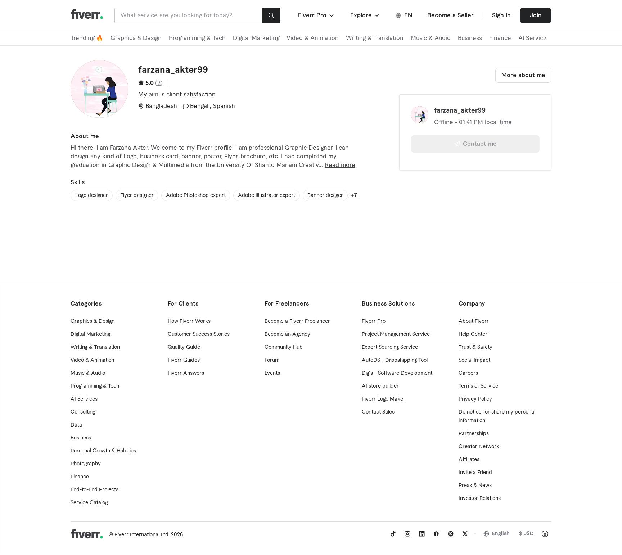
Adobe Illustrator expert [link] (266, 195)
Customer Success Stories (199, 334)
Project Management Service (396, 334)
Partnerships (474, 433)
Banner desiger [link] (325, 195)
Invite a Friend (475, 472)
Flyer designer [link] (137, 195)
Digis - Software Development (397, 373)
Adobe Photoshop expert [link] (196, 195)
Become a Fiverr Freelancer (297, 321)
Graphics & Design (136, 38)
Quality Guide (184, 347)
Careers (468, 373)
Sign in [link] (501, 15)
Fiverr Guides (184, 360)
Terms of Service (478, 386)
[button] (316, 15)
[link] (393, 533)
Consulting (83, 412)
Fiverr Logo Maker (383, 399)
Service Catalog (89, 502)
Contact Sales (378, 412)
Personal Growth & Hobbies (103, 451)
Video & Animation (313, 38)
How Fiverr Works (189, 321)
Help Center (473, 334)
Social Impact (474, 360)
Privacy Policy (475, 399)
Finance (500, 38)
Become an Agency (287, 334)
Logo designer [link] (91, 195)
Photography (86, 463)
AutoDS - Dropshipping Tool (395, 360)
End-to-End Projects (94, 489)
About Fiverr (474, 321)
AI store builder (380, 386)
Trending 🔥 (87, 38)
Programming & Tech (197, 38)
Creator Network (479, 446)
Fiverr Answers (186, 373)
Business (470, 38)
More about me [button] (523, 75)
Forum (272, 360)
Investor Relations (480, 498)
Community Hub (284, 347)
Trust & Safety (475, 347)
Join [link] (536, 15)
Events (272, 373)
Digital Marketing (256, 38)
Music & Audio (431, 38)
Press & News (475, 485)
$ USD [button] (526, 533)
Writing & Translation (375, 38)
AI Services (84, 399)
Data (76, 425)
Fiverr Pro (374, 321)
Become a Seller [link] (450, 15)
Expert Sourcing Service (390, 347)
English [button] (501, 533)
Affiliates (469, 459)
